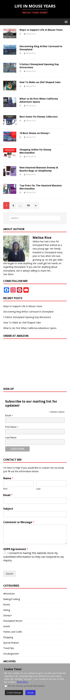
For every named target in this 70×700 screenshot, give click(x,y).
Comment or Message (18, 522)
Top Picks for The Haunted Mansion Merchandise (41, 187)
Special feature (11, 642)
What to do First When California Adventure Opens (39, 100)
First (5, 488)
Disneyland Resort (12, 620)
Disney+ (7, 615)
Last (38, 488)
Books (6, 604)
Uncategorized (11, 653)
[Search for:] (35, 218)
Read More (22, 682)
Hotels (6, 626)
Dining (6, 610)
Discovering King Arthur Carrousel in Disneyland (41, 48)
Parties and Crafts (12, 631)
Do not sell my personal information (26, 685)
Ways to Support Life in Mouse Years (41, 29)
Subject (8, 508)
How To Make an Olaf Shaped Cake (40, 82)
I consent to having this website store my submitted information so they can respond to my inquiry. (33, 556)
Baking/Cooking (11, 599)
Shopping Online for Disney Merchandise (35, 151)
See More (8, 274)
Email (9, 415)
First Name (12, 426)
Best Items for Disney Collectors (39, 116)
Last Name (10, 437)
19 (28, 205)
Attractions (9, 593)
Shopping (8, 637)
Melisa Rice (31, 33)
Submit (9, 573)
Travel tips (8, 648)
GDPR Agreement (15, 549)
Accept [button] (30, 692)
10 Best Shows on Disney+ (35, 133)
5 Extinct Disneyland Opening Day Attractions (39, 66)
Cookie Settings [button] (14, 692)
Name (8, 478)
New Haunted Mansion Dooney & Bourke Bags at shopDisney (39, 169)
